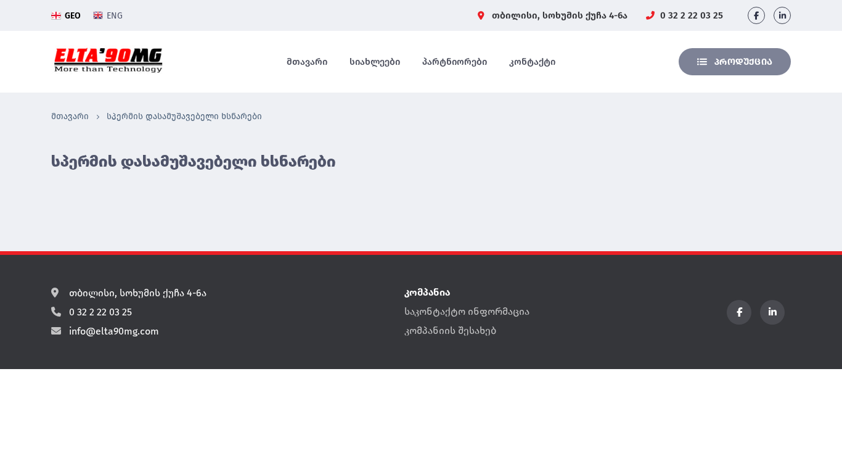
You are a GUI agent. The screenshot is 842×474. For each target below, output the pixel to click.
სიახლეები (374, 61)
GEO (73, 15)
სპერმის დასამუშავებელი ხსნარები (184, 116)
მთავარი (307, 61)
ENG (115, 15)
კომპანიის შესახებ (450, 330)
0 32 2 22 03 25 (690, 15)
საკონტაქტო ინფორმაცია (466, 311)
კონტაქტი (532, 61)
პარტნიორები (454, 61)
